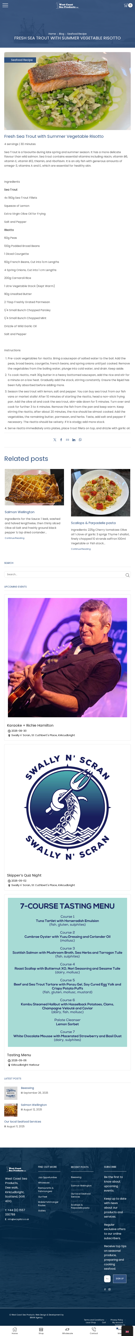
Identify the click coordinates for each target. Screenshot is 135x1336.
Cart (104, 1323)
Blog (61, 34)
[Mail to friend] (67, 440)
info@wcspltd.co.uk (18, 1219)
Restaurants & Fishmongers (45, 1189)
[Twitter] (55, 440)
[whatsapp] (79, 440)
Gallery (42, 1210)
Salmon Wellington (19, 512)
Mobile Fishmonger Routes (48, 1203)
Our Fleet (42, 1196)
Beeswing (27, 1088)
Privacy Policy (117, 1320)
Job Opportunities (47, 1177)
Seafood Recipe (77, 34)
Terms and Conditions (94, 1320)
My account (117, 1323)
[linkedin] (74, 440)
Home (52, 34)
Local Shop (91, 1323)
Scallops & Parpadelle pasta (93, 523)
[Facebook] (61, 440)
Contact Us (120, 1325)
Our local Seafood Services (22, 1122)
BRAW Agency (36, 1317)
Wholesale (43, 1182)
